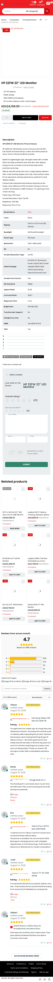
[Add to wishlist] (8, 123)
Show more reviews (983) (26, 956)
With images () (11, 357)
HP (41, 20)
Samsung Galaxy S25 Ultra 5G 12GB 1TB (41, 719)
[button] (39, 525)
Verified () (26, 357)
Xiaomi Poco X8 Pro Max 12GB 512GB (40, 827)
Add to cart (26, 118)
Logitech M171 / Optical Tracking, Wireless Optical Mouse (38, 514)
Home (3, 20)
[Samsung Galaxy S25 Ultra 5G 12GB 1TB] (20, 719)
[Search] (47, 11)
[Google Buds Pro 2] (19, 780)
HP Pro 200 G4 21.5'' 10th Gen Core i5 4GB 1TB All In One (13, 514)
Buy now (45, 118)
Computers (14, 20)
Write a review (28, 87)
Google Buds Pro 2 (37, 780)
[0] (48, 3)
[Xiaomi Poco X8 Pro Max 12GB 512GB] (20, 827)
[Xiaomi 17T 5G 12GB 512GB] (20, 874)
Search (47, 688)
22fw (29, 212)
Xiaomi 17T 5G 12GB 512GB (40, 874)
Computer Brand (29, 20)
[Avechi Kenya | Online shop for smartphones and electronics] (11, 927)
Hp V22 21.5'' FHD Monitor (13, 604)
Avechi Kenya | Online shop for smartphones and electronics (27, 927)
